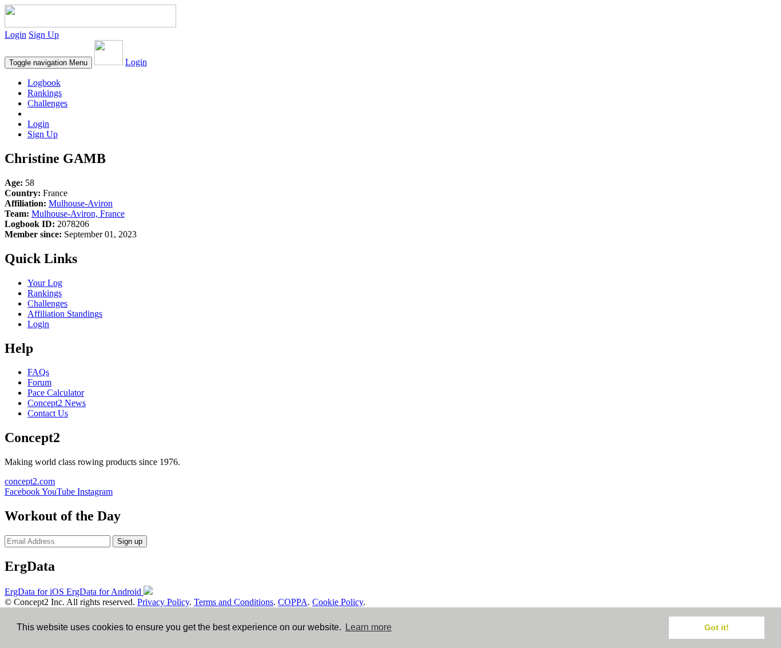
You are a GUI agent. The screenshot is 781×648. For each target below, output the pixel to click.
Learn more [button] (368, 627)
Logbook (44, 83)
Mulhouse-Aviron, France (78, 213)
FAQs (38, 372)
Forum (39, 382)
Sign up (129, 541)
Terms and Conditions (233, 602)
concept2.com (30, 481)
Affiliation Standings (64, 314)
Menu (48, 62)
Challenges (47, 103)
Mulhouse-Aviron (81, 203)
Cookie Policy (337, 602)
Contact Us (47, 413)
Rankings (44, 93)
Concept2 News (56, 403)
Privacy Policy (163, 602)
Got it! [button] (716, 627)
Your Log (44, 283)
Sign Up (44, 34)
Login (15, 34)
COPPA (293, 602)
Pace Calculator (55, 392)
